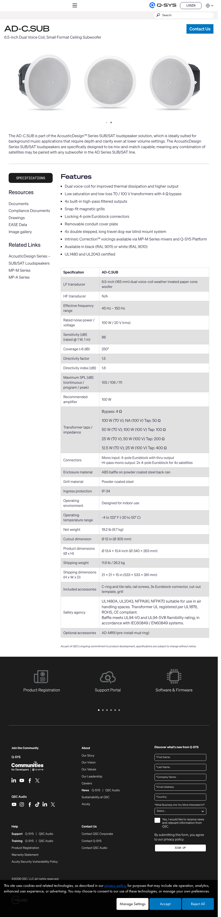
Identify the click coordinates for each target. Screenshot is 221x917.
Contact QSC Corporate (97, 834)
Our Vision (89, 762)
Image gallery (20, 231)
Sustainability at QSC (95, 797)
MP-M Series (19, 270)
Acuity (86, 804)
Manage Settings (132, 903)
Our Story (88, 756)
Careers (87, 783)
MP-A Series (19, 277)
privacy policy (173, 839)
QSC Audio (19, 798)
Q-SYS (16, 757)
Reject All (198, 903)
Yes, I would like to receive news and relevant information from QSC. (183, 823)
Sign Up (180, 847)
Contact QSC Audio (94, 848)
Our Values (89, 769)
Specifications (30, 178)
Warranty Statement (24, 855)
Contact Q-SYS (91, 841)
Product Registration (25, 848)
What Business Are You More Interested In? (180, 805)
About (86, 748)
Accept (165, 903)
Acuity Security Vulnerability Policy (34, 862)
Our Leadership (92, 776)
